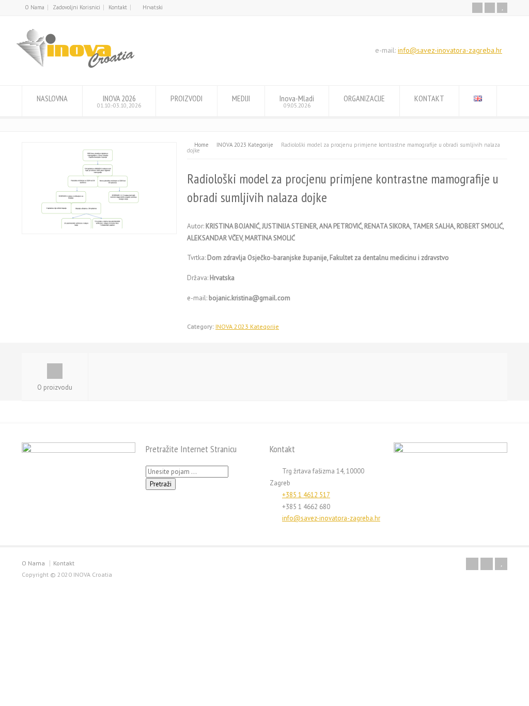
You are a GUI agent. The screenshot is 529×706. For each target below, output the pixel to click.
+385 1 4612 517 (306, 494)
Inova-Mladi (296, 101)
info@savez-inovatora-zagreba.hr (450, 50)
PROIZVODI (186, 98)
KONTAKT (429, 98)
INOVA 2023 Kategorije (247, 326)
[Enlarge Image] (99, 148)
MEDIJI (241, 98)
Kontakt (117, 7)
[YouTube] (502, 8)
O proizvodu (54, 387)
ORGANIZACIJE (364, 98)
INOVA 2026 (119, 101)
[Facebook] (477, 8)
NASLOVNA (52, 98)
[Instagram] (490, 8)
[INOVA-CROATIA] (75, 66)
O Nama (34, 7)
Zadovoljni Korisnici (76, 7)
